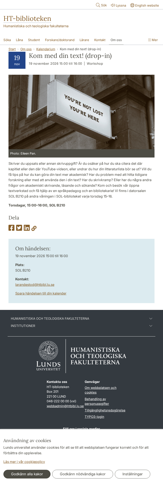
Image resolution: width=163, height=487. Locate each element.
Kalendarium (45, 49)
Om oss (116, 40)
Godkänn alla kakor (27, 474)
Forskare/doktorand (59, 40)
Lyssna (121, 5)
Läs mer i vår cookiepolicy (24, 462)
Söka (7, 40)
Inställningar (132, 474)
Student (34, 40)
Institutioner (23, 326)
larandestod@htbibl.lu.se (34, 284)
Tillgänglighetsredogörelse (105, 410)
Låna (19, 40)
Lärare (84, 40)
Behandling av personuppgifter (97, 401)
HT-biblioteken (27, 18)
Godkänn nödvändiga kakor (82, 474)
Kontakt (99, 40)
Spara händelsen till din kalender (40, 293)
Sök (104, 5)
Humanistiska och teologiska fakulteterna (36, 26)
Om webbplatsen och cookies (101, 390)
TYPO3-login (94, 417)
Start (12, 49)
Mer (154, 40)
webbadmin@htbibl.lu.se (65, 406)
